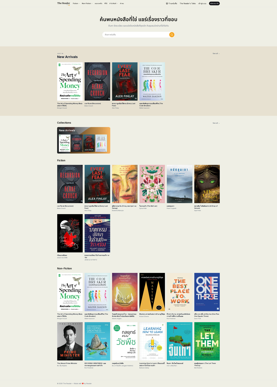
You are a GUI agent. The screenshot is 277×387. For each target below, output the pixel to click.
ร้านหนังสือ (173, 3)
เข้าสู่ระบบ (202, 3)
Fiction (75, 3)
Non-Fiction (86, 3)
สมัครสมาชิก (214, 3)
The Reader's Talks (188, 3)
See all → (216, 53)
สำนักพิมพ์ (112, 3)
